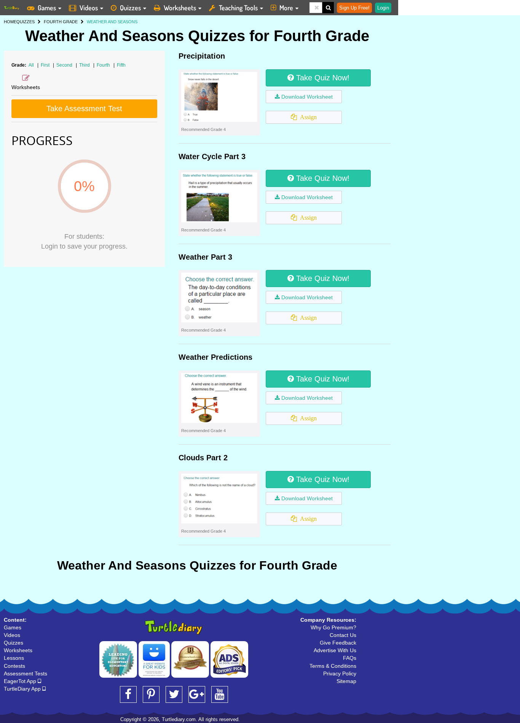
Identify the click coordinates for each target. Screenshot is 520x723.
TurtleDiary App (23, 689)
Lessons (14, 658)
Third (85, 65)
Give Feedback (338, 643)
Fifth (121, 65)
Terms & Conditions (332, 666)
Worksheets (180, 7)
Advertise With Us (335, 650)
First (46, 65)
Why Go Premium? (333, 627)
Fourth (104, 65)
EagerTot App (21, 681)
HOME (10, 21)
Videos (88, 7)
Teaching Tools (238, 7)
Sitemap (346, 681)
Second (64, 65)
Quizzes (130, 7)
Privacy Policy (339, 673)
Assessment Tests (25, 673)
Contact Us (343, 635)
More (286, 7)
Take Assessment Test (84, 108)
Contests (14, 666)
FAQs (349, 658)
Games (46, 7)
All (31, 65)
